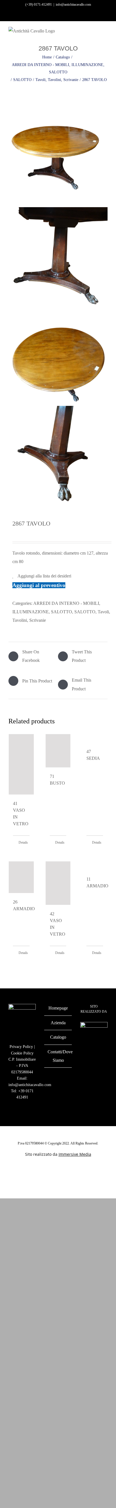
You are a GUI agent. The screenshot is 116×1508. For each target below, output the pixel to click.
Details (23, 842)
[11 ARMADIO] (94, 865)
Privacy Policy (21, 1047)
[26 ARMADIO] (21, 877)
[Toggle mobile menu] (105, 34)
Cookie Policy (22, 1053)
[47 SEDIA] (94, 738)
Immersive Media (75, 1154)
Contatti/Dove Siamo (58, 1056)
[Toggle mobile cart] (95, 34)
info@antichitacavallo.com (73, 4)
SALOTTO (84, 611)
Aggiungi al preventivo (38, 585)
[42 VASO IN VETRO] (58, 883)
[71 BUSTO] (58, 750)
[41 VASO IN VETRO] (21, 764)
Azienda (58, 1022)
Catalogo (58, 1037)
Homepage (58, 1008)
